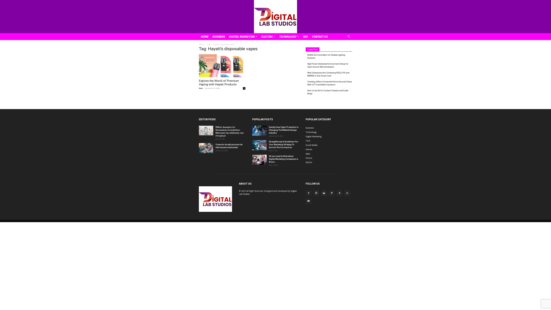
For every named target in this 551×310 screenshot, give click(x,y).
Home (204, 36)
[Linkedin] (324, 193)
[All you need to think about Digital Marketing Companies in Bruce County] (259, 160)
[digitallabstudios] (275, 16)
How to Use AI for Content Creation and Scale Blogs (327, 92)
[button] (348, 36)
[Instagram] (316, 193)
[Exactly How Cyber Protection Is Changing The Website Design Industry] (259, 131)
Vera (201, 88)
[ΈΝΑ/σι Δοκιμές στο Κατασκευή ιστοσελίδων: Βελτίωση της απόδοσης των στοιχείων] (206, 130)
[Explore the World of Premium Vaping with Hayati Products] (222, 65)
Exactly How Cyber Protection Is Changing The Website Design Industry (283, 130)
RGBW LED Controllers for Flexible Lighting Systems (326, 56)
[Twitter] (339, 193)
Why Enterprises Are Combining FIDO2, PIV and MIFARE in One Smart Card (328, 74)
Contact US (320, 36)
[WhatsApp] (347, 193)
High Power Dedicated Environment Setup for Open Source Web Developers (327, 65)
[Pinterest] (332, 193)
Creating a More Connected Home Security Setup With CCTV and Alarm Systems (329, 83)
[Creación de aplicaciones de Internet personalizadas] (206, 148)
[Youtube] (308, 201)
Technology (287, 36)
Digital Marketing (242, 36)
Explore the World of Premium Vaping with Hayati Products (219, 82)
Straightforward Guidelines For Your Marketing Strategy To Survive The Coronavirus (283, 145)
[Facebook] (308, 193)
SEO (305, 36)
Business (219, 36)
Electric (267, 36)
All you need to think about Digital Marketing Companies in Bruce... (283, 159)
